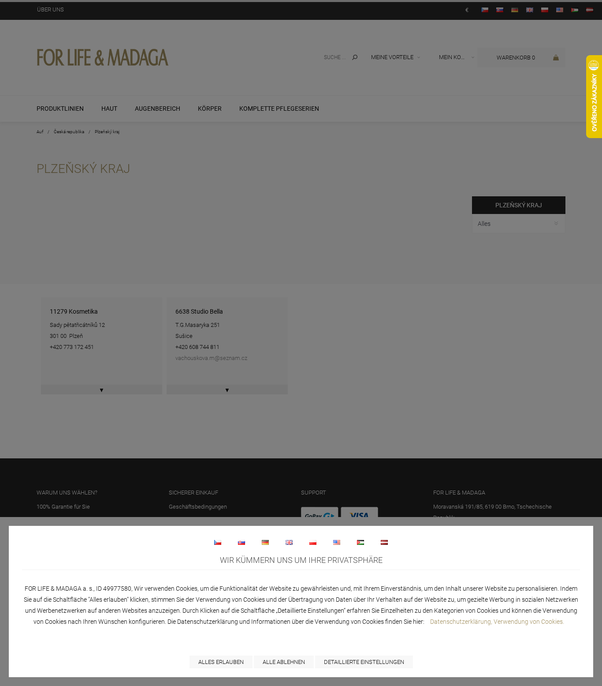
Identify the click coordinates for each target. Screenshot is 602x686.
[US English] (337, 542)
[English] (289, 542)
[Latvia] (384, 542)
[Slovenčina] (241, 542)
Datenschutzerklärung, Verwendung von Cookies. (497, 621)
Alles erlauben (221, 662)
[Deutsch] (265, 542)
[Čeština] (218, 542)
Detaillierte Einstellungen (364, 662)
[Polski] (313, 542)
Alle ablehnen (284, 662)
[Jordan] (360, 542)
